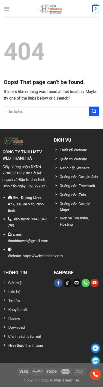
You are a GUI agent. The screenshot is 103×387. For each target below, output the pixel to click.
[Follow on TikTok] (68, 283)
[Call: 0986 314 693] (95, 374)
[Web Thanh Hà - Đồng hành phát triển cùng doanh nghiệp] (51, 9)
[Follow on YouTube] (94, 283)
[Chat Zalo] (95, 361)
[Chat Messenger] (95, 348)
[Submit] (94, 111)
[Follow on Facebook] (58, 283)
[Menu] (7, 9)
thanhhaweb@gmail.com (28, 241)
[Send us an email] (76, 283)
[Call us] (86, 283)
